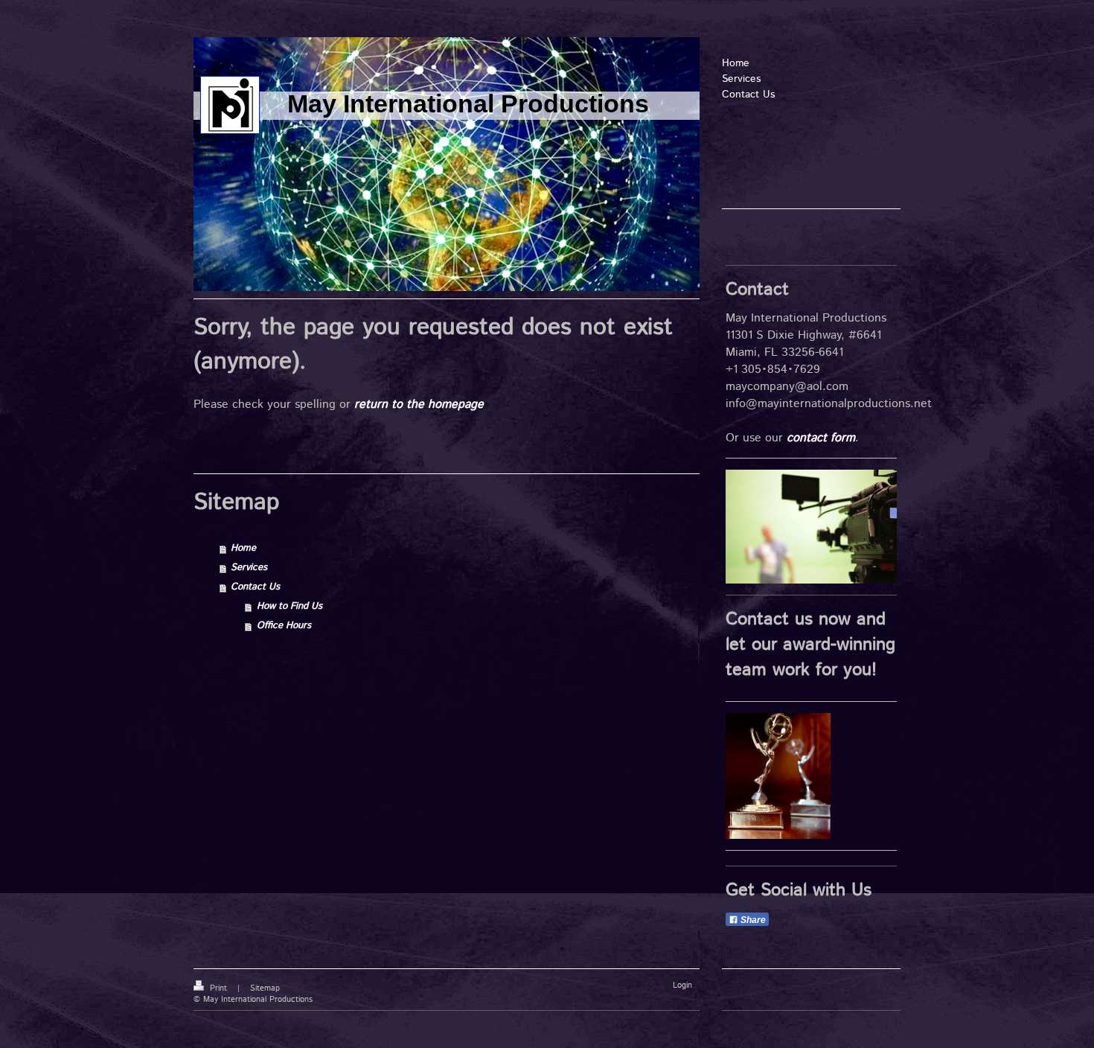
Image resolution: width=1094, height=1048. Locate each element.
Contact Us (255, 587)
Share (752, 920)
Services (249, 567)
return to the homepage (419, 404)
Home (243, 548)
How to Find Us (289, 606)
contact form (821, 438)
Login (682, 985)
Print (218, 988)
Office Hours (284, 626)
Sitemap (265, 988)
